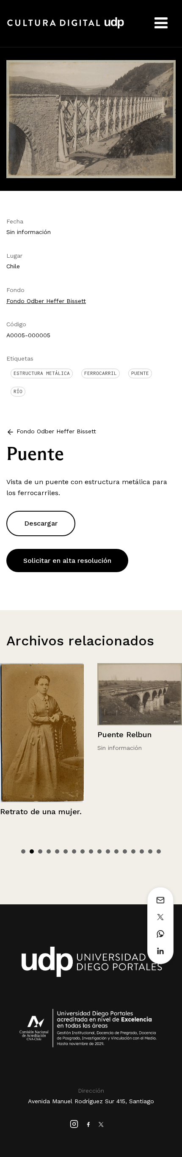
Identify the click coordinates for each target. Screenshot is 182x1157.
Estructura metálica (42, 373)
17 (159, 851)
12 (116, 851)
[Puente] (91, 118)
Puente (140, 373)
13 (125, 851)
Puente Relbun (124, 734)
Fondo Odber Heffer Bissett (46, 301)
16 (150, 851)
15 (142, 851)
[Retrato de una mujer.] (42, 732)
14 (133, 851)
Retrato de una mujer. (41, 811)
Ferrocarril (100, 373)
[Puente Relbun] (139, 694)
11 (108, 851)
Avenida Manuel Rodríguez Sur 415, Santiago (91, 1101)
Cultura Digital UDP (65, 27)
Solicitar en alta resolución (67, 560)
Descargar (41, 523)
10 (99, 851)
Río (18, 391)
